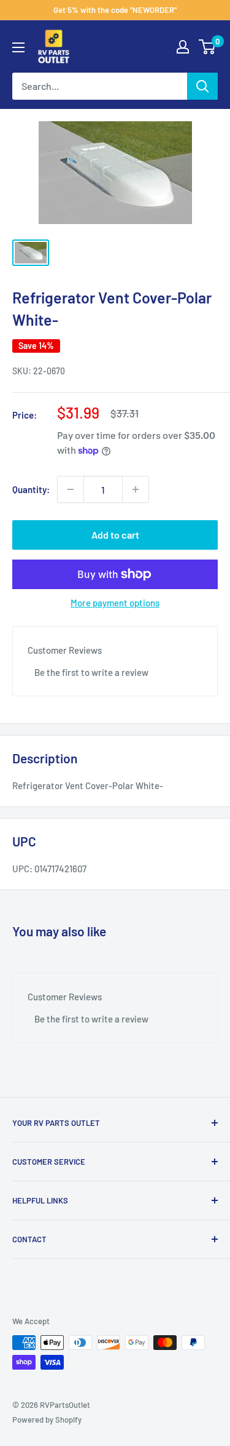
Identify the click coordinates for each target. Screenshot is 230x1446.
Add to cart (115, 534)
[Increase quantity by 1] (135, 489)
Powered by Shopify (47, 1419)
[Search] (202, 86)
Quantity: (31, 489)
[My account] (183, 47)
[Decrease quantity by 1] (70, 489)
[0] (207, 46)
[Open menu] (18, 47)
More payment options (115, 602)
